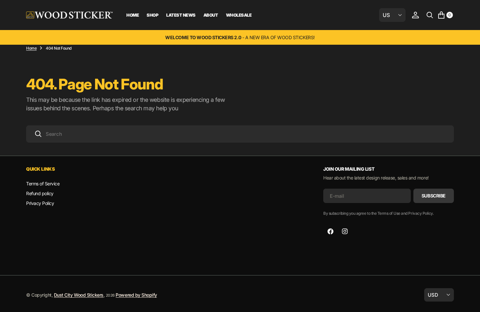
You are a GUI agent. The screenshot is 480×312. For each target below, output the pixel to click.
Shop (152, 15)
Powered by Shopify (136, 295)
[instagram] (345, 231)
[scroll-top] (469, 301)
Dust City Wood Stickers (79, 295)
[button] (415, 15)
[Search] (430, 15)
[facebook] (330, 231)
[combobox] (240, 134)
